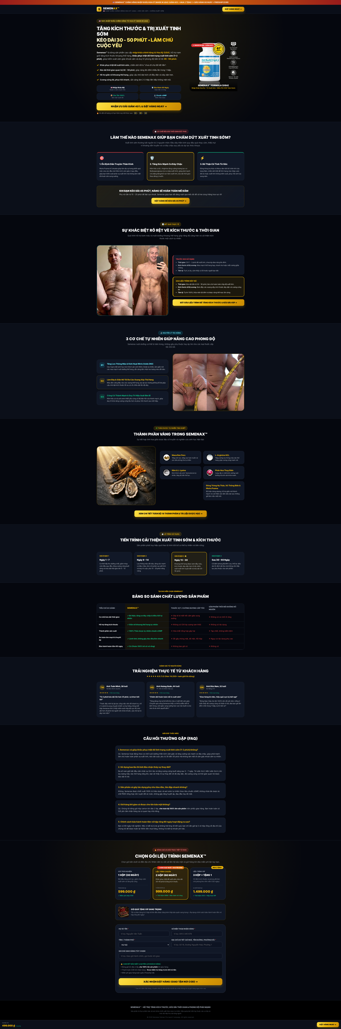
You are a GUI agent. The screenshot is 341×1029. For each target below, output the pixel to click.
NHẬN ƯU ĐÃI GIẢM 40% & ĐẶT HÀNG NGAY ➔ (139, 106)
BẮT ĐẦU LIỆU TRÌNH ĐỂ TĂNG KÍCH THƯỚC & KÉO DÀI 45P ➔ (208, 302)
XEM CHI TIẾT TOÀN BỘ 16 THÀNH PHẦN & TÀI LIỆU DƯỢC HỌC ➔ (170, 513)
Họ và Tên (124, 929)
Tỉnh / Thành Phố (127, 940)
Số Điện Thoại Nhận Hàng (183, 929)
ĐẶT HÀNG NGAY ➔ (233, 9)
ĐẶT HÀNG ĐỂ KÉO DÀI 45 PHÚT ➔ (170, 201)
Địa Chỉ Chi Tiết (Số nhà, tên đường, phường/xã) (194, 940)
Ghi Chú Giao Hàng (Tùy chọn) (132, 951)
